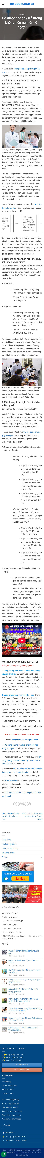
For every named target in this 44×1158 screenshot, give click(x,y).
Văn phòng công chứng (10, 1100)
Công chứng (6, 839)
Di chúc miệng (10, 781)
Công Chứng (19, 1152)
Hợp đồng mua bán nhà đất (12, 1111)
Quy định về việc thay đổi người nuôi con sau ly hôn (24, 971)
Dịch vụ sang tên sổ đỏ (10, 1104)
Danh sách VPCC (8, 1089)
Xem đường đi (22, 1065)
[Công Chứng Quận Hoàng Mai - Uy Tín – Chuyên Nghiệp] (22, 3)
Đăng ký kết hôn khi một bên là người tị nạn (23, 952)
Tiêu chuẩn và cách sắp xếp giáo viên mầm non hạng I (10, 816)
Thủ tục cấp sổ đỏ (9, 844)
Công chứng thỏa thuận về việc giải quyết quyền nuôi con (24, 981)
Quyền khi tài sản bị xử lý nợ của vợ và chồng (23, 961)
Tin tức (22, 15)
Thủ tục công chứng (10, 848)
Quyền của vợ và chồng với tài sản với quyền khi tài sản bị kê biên (23, 1000)
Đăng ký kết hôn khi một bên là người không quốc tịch (23, 990)
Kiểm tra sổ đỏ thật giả (10, 1107)
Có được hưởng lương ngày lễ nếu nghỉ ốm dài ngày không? (32, 816)
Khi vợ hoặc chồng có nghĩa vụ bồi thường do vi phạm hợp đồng (25, 1009)
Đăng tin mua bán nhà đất (11, 1119)
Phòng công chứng (31, 1152)
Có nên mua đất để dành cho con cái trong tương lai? (23, 1029)
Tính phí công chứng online (11, 1115)
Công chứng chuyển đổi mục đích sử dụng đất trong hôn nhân (25, 1019)
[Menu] (3, 4)
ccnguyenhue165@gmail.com (25, 740)
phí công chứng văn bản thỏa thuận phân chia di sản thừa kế (21, 760)
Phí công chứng (23, 1070)
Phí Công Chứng (8, 853)
